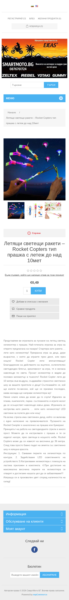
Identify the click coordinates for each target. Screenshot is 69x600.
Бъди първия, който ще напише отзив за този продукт (34, 275)
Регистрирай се (17, 18)
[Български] (32, 6)
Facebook (34, 549)
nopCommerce (40, 594)
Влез (31, 18)
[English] (37, 6)
